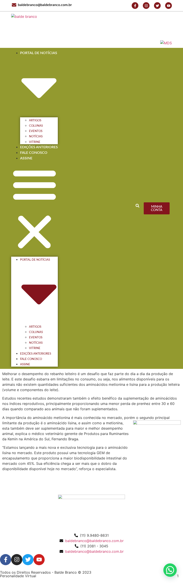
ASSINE (26, 158)
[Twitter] (157, 5)
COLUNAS (36, 125)
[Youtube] (168, 5)
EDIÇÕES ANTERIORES (39, 147)
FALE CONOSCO (33, 152)
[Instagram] (146, 5)
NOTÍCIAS (36, 136)
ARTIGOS (35, 120)
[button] (137, 205)
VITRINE (34, 142)
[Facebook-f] (135, 5)
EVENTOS (35, 131)
